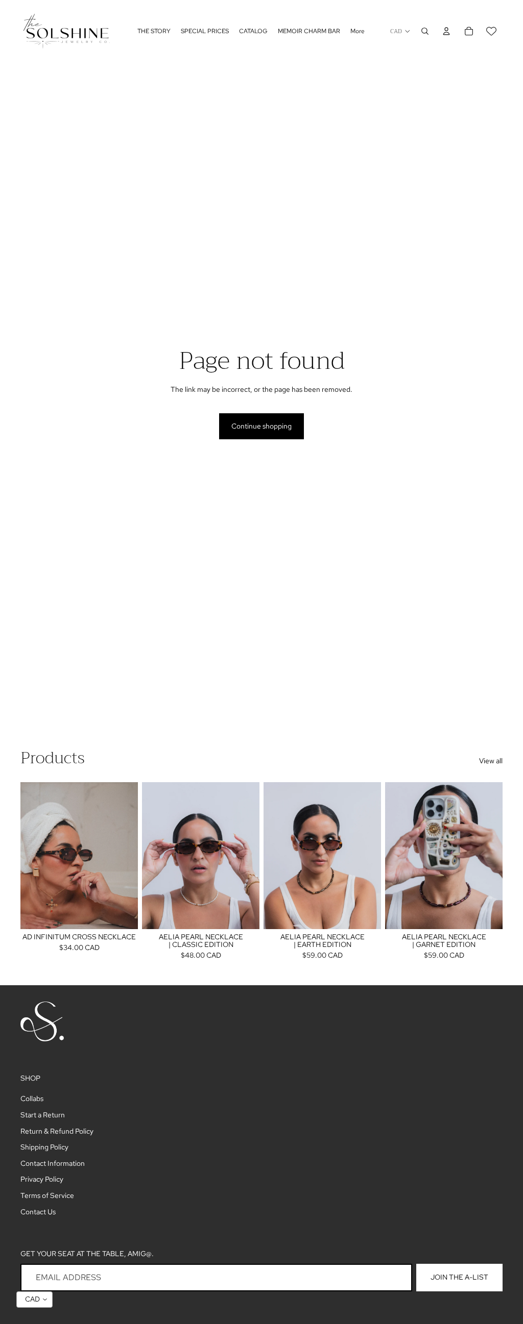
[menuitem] (357, 31)
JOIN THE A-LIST (459, 1277)
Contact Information (52, 1163)
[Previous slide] (31, 855)
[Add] (122, 913)
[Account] (446, 31)
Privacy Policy (41, 1179)
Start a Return (42, 1114)
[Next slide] (126, 855)
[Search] (425, 31)
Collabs (31, 1098)
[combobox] (34, 1299)
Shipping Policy (44, 1147)
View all (491, 760)
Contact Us (38, 1211)
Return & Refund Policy (56, 1131)
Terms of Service (47, 1195)
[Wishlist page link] (491, 31)
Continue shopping (261, 426)
